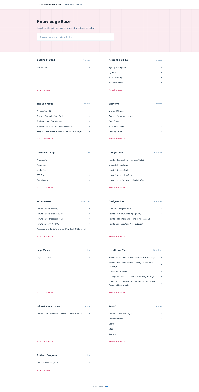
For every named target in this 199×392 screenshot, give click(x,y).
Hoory (103, 386)
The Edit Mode (45, 103)
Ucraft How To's (117, 250)
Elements (114, 103)
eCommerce (44, 201)
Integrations (116, 152)
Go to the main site (72, 5)
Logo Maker (43, 250)
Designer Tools (117, 201)
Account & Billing (118, 59)
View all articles (43, 90)
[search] (76, 36)
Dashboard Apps (46, 152)
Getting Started (46, 59)
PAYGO (112, 306)
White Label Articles (48, 306)
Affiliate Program (47, 355)
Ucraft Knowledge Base (49, 4)
